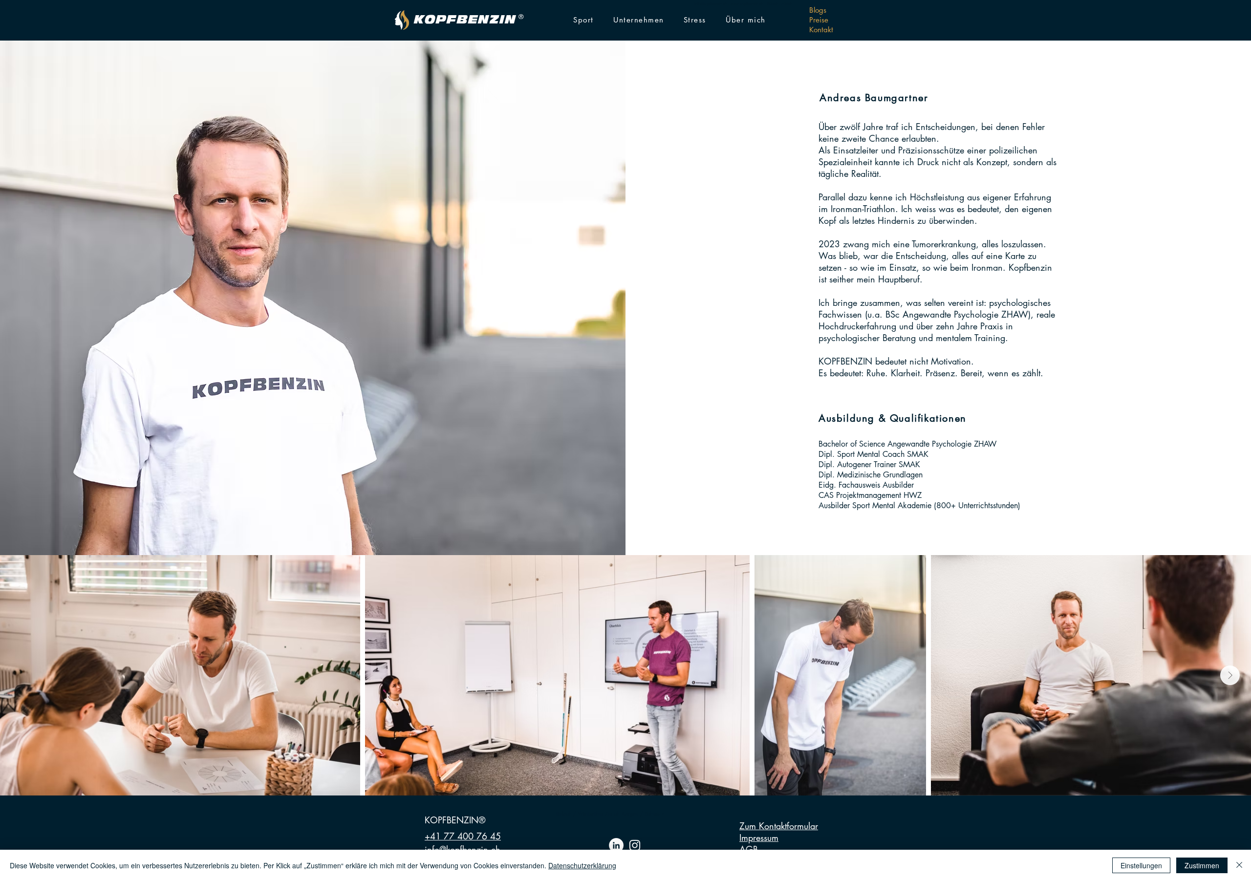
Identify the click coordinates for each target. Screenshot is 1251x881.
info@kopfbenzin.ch (710, 3)
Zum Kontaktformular (778, 826)
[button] (583, 20)
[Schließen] (1239, 865)
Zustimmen (1202, 865)
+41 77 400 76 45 (463, 836)
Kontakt (821, 29)
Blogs (817, 10)
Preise (818, 19)
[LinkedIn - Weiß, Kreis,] (616, 845)
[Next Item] (1230, 675)
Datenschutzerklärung (582, 865)
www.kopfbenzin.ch (746, 3)
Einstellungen (1141, 865)
